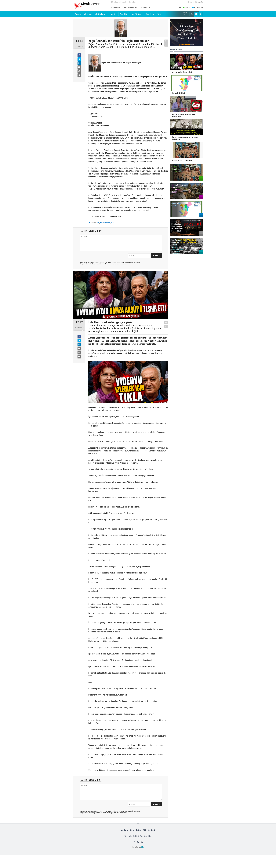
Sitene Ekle (132, 2)
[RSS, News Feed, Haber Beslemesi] (138, 842)
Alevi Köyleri (150, 14)
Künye (132, 830)
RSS (144, 830)
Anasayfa (78, 14)
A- (166, 45)
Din (98, 223)
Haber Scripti (136, 847)
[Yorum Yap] (79, 75)
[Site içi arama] (200, 14)
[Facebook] (79, 55)
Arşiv (124, 2)
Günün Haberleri (116, 2)
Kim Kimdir (151, 830)
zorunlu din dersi (105, 223)
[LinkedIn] (79, 63)
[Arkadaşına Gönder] (79, 67)
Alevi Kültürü (124, 14)
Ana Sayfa (124, 830)
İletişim (138, 830)
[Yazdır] (79, 71)
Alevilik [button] (113, 14)
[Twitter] (79, 59)
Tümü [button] (159, 14)
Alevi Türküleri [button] (136, 14)
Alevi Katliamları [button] (100, 14)
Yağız (112, 223)
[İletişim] (196, 14)
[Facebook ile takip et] (134, 842)
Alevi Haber (88, 14)
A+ (166, 41)
